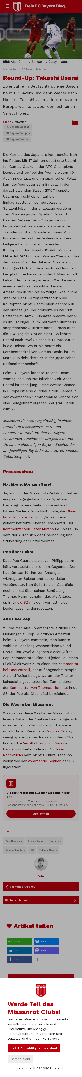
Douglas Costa (58, 731)
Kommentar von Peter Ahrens (28, 529)
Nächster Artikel (16, 900)
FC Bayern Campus (17, 133)
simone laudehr (15, 850)
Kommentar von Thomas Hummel (39, 687)
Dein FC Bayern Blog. (45, 6)
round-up (55, 841)
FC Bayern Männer (34, 69)
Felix (6, 121)
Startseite (9, 69)
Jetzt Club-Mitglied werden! (34, 1048)
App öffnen (41, 813)
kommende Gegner (44, 761)
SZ (32, 850)
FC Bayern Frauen (17, 139)
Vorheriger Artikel (22, 886)
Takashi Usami (48, 850)
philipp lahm (35, 841)
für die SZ (19, 602)
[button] (19, 941)
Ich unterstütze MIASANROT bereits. (36, 1068)
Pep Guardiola (14, 841)
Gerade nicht (20, 1059)
